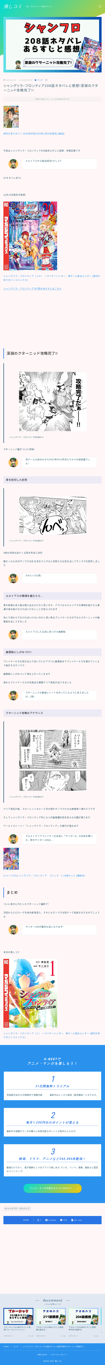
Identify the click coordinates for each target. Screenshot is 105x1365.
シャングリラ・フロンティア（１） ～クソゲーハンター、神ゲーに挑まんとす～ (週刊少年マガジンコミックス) (51, 1035)
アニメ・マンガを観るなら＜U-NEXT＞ (51, 1188)
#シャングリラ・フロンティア (17, 1209)
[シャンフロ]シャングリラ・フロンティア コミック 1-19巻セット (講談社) (44, 875)
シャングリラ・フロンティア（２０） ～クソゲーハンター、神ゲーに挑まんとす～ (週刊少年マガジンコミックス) (51, 278)
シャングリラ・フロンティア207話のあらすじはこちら (32, 288)
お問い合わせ (42, 1355)
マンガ (40, 80)
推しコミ (13, 6)
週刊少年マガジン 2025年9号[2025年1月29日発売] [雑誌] (33, 134)
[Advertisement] (52, 318)
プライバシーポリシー (59, 1355)
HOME (6, 1346)
